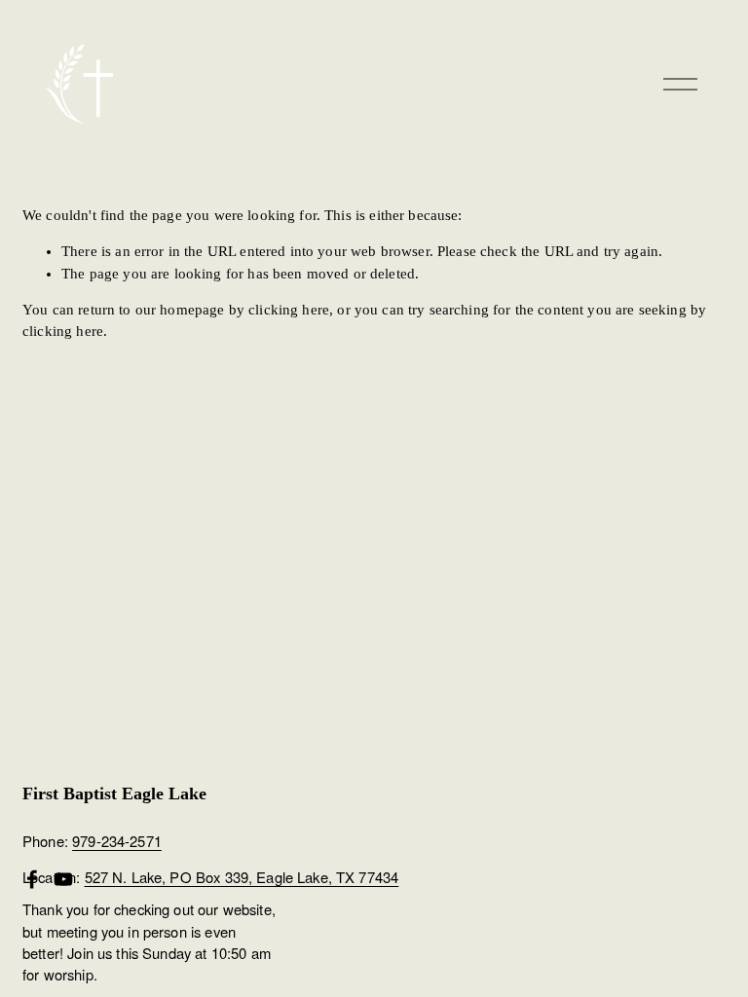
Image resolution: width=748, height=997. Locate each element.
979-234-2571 (117, 841)
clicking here (288, 309)
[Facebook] (32, 879)
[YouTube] (63, 879)
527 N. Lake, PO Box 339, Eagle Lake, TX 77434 (242, 877)
